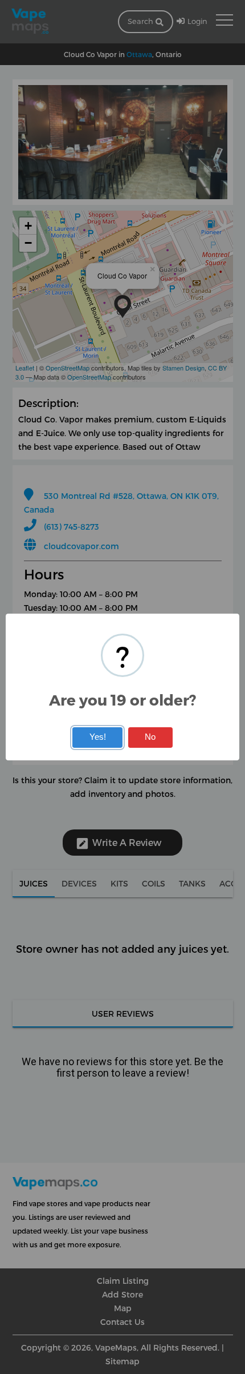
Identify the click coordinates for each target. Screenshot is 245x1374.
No (150, 737)
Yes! (97, 737)
